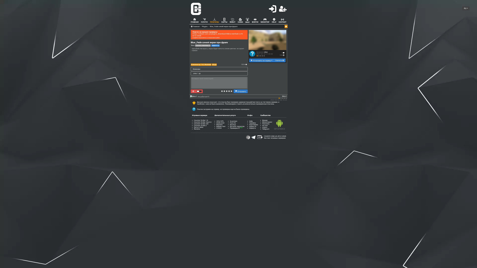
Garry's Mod (198, 127)
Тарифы (252, 123)
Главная (196, 26)
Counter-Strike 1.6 (201, 120)
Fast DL (233, 123)
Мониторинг (267, 122)
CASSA (219, 128)
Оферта (252, 128)
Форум (264, 120)
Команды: (197, 69)
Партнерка (253, 125)
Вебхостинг (221, 126)
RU (465, 8)
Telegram (265, 129)
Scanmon (233, 121)
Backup (233, 125)
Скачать (278, 60)
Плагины (265, 124)
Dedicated (220, 123)
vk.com (265, 125)
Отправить (241, 91)
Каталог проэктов (237, 126)
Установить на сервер (262, 60)
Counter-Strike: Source (202, 122)
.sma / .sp (196, 73)
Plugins (205, 26)
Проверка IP (235, 128)
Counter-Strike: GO (201, 124)
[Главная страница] (196, 9)
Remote (197, 129)
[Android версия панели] (279, 125)
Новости (252, 126)
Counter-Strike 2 (200, 125)
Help (251, 121)
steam (264, 127)
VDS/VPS (220, 121)
